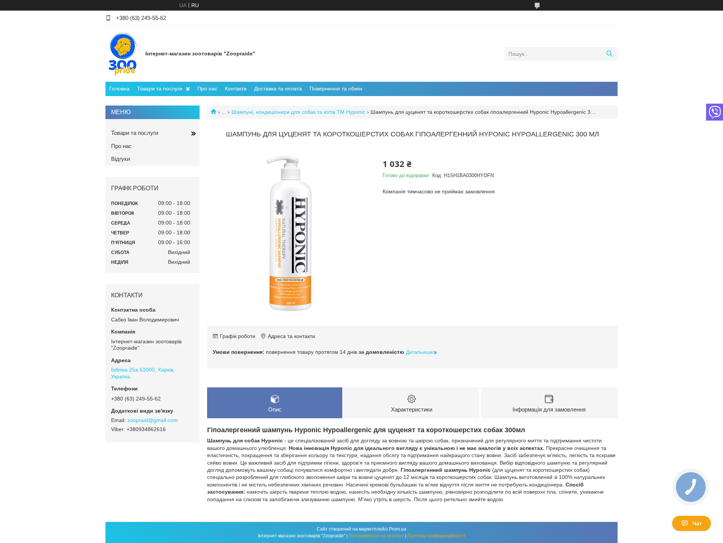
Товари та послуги (159, 89)
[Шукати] (609, 54)
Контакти (236, 89)
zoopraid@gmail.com (152, 420)
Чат (697, 523)
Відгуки (120, 159)
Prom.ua (397, 529)
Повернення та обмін (336, 89)
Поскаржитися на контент (376, 535)
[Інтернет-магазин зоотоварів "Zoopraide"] (123, 53)
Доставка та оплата (278, 89)
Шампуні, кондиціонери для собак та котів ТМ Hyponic (298, 112)
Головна (119, 89)
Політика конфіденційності (436, 535)
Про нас (207, 89)
